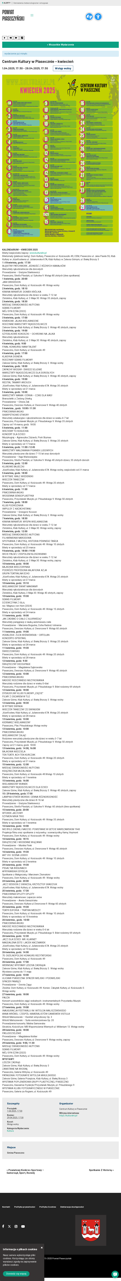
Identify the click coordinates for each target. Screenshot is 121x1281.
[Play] (4, 38)
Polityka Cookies (47, 1206)
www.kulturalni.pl (38, 253)
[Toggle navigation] (32, 15)
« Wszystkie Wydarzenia (60, 44)
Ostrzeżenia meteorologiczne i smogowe (30, 3)
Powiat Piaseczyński (13, 15)
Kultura (10, 1131)
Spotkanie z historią (101, 1170)
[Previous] (10, 38)
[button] (115, 1274)
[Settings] (21, 38)
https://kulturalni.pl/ (68, 1115)
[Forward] (16, 38)
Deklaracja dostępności (72, 1206)
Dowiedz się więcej (16, 1273)
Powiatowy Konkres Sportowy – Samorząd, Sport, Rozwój (25, 1171)
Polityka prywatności (24, 1206)
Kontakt (6, 1206)
